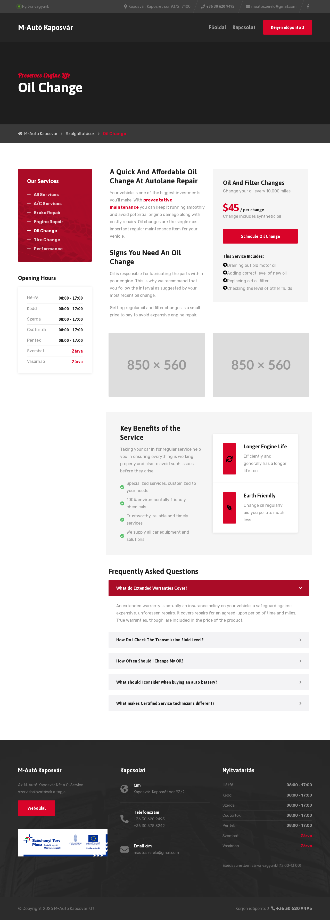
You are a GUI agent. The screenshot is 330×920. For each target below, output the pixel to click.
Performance (48, 248)
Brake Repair (47, 212)
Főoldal (217, 27)
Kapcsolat (244, 27)
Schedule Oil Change (260, 236)
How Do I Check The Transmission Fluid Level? (160, 639)
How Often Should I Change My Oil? (150, 661)
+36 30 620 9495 (293, 908)
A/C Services (48, 203)
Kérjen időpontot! (287, 27)
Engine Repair (48, 221)
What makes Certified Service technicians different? (165, 703)
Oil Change (45, 230)
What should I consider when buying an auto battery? (166, 682)
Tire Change (47, 239)
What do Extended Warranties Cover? (151, 588)
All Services (46, 194)
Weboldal (37, 808)
